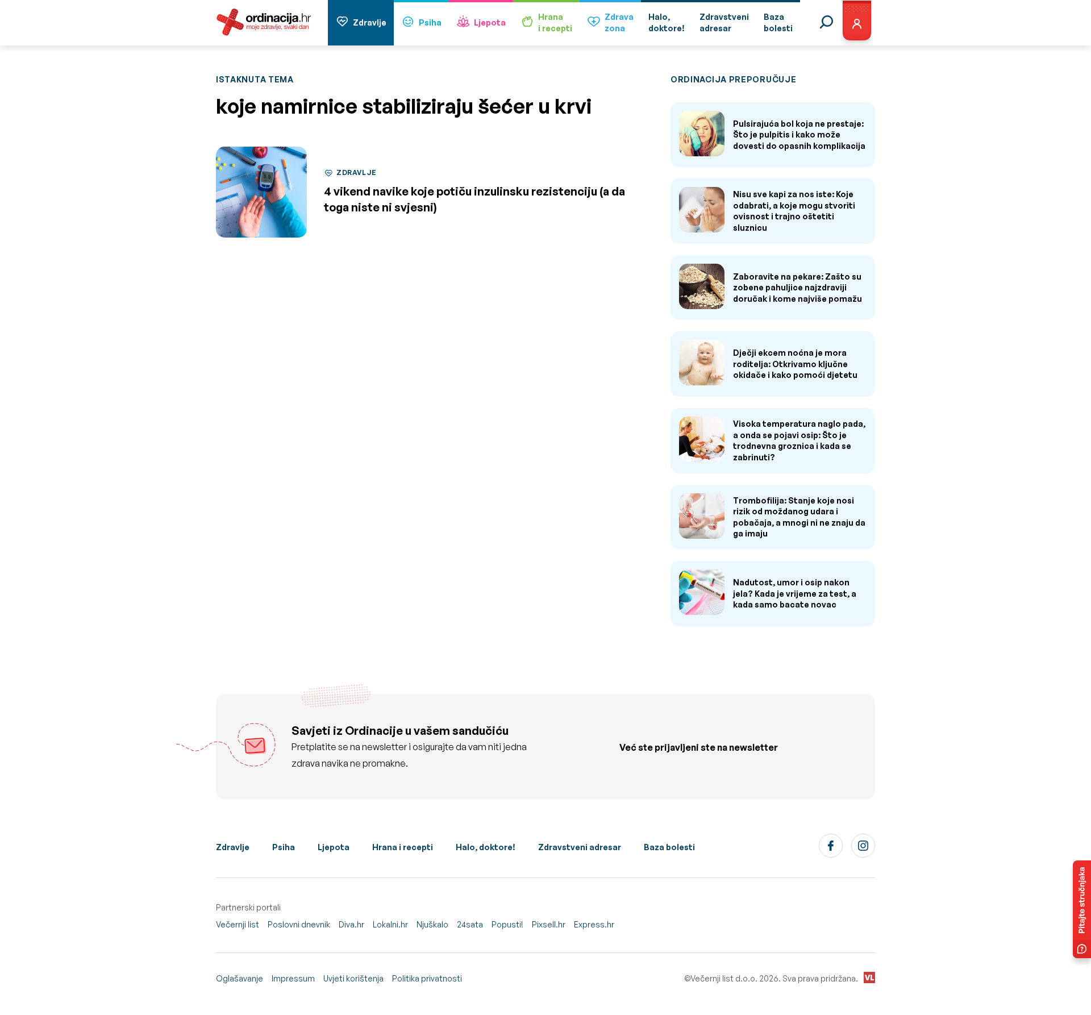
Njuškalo (432, 924)
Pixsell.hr (548, 924)
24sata (470, 924)
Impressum (293, 978)
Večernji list (237, 924)
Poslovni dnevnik (299, 924)
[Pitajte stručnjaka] (1082, 909)
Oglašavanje (239, 978)
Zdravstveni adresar (579, 847)
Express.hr (594, 924)
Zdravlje (369, 22)
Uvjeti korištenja (353, 978)
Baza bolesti (669, 847)
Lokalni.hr (390, 924)
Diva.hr (351, 924)
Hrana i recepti (402, 847)
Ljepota (490, 22)
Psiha (430, 22)
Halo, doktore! (485, 847)
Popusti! (507, 924)
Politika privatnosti (427, 978)
